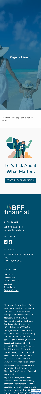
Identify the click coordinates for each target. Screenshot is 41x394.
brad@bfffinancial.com (14, 230)
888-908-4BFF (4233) (13, 227)
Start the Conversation (20, 180)
